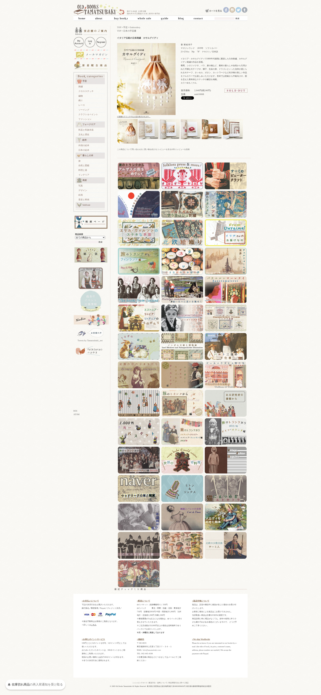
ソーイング (83, 110)
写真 (80, 185)
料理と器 (82, 170)
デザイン (82, 190)
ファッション (84, 119)
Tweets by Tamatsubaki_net (90, 340)
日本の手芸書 (129, 31)
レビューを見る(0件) (166, 149)
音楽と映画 (83, 199)
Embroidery (135, 27)
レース (81, 105)
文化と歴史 (83, 134)
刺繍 (80, 86)
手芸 (84, 81)
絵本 (84, 140)
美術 (84, 180)
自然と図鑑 (83, 165)
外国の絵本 (83, 145)
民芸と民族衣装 (86, 130)
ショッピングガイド (139, 683)
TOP (119, 27)
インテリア (83, 175)
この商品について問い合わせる (130, 149)
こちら (93, 625)
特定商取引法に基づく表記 (179, 683)
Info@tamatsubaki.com (152, 650)
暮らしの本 (87, 155)
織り (80, 100)
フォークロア (88, 124)
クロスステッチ (86, 91)
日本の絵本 (83, 150)
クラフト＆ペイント (88, 114)
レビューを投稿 (183, 149)
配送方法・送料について (158, 683)
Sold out (86, 205)
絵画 (80, 195)
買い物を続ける (150, 149)
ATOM (76, 414)
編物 (80, 96)
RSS (75, 411)
